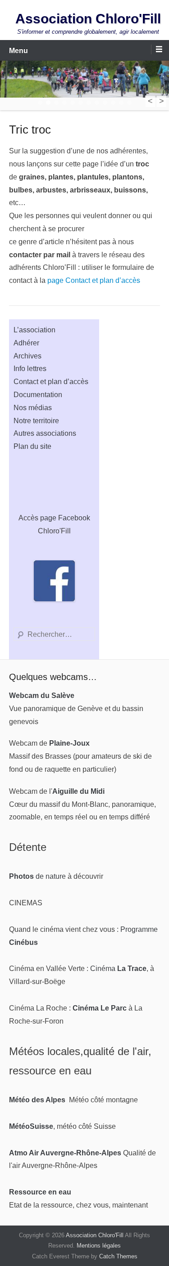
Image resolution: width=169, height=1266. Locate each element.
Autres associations (45, 433)
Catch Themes (118, 1256)
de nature (37, 876)
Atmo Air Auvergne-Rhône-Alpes (65, 1153)
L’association (34, 330)
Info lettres (30, 368)
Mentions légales (99, 1245)
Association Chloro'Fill (88, 18)
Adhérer (26, 343)
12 (129, 102)
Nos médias (33, 408)
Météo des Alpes (37, 1100)
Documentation (38, 394)
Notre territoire (36, 421)
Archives (27, 356)
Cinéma (118, 968)
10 (113, 102)
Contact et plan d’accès (51, 381)
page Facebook (65, 518)
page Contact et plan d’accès (93, 280)
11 (121, 102)
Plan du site (32, 446)
